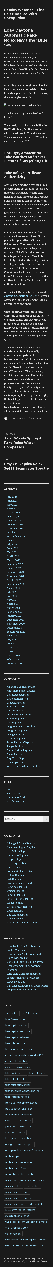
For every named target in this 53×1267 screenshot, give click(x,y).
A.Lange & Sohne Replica (21, 686)
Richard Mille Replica (19, 750)
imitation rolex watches (18, 1120)
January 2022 (14, 568)
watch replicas (13, 1233)
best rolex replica (15, 1043)
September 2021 (16, 584)
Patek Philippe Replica (20, 742)
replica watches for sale (18, 1162)
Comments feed (16, 797)
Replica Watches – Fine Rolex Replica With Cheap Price (24, 14)
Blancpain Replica (17, 698)
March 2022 (13, 560)
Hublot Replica (15, 718)
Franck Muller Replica (20, 714)
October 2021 (14, 580)
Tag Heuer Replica (17, 758)
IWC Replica (14, 722)
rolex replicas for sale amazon (22, 1198)
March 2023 (13, 512)
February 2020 (15, 659)
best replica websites (17, 1037)
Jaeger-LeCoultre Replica (21, 726)
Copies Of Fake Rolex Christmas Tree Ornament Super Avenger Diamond (25, 965)
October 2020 (14, 627)
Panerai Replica (16, 738)
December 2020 (16, 619)
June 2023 (12, 500)
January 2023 (14, 520)
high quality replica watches (21, 1102)
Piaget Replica (15, 746)
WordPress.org (15, 801)
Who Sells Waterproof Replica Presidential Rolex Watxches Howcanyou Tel (24, 977)
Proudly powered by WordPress (32, 1261)
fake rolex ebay (38, 1073)
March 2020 (14, 655)
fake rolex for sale (15, 1079)
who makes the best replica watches (25, 1239)
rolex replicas (32, 1186)
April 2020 (13, 651)
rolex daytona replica (32, 1180)
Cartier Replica (15, 710)
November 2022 (15, 528)
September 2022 (16, 536)
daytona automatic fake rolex (20, 295)
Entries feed (14, 793)
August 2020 (14, 635)
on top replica (13, 1150)
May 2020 (12, 647)
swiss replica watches (17, 1216)
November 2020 (16, 623)
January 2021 (14, 615)
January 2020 (14, 663)
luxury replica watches (18, 1138)
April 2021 (12, 603)
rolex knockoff (13, 1186)
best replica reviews (16, 1025)
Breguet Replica (16, 702)
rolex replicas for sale (17, 1192)
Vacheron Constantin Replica (23, 766)
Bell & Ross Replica (18, 694)
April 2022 (13, 556)
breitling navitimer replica (19, 1049)
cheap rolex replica (16, 1061)
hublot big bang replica (18, 1114)
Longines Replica (17, 730)
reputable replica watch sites (21, 1174)
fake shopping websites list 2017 (23, 1091)
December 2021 (15, 572)
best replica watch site (17, 1031)
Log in (10, 789)
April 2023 (13, 508)
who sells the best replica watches (24, 1245)
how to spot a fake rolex (18, 1108)
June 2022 (12, 548)
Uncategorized (15, 762)
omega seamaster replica (19, 1144)
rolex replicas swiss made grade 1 (23, 1204)
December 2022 (15, 524)
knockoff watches (15, 1132)
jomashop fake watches (18, 1126)
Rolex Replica (36, 418)
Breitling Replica (16, 706)
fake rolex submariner (17, 1085)
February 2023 (15, 516)
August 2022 (14, 540)
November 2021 (15, 576)
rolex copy (11, 1180)
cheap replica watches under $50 (24, 1055)
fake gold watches (15, 1073)
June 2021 (12, 596)
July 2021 (12, 592)
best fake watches (15, 1019)
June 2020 (12, 643)
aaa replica (11, 1013)
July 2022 (12, 544)
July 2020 (12, 639)
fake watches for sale (17, 1097)
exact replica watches (17, 1067)
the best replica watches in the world (26, 1222)
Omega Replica (15, 734)
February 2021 (14, 611)
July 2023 (12, 496)
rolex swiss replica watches (20, 1210)
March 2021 (13, 607)
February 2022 (15, 564)
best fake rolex (28, 1013)
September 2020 (16, 631)
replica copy (12, 1156)
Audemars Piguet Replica (21, 690)
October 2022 (14, 532)
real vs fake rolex (33, 1150)
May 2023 (12, 504)
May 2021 (12, 599)
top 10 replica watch (16, 1227)
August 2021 (13, 588)
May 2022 (12, 552)
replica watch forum (16, 1168)
